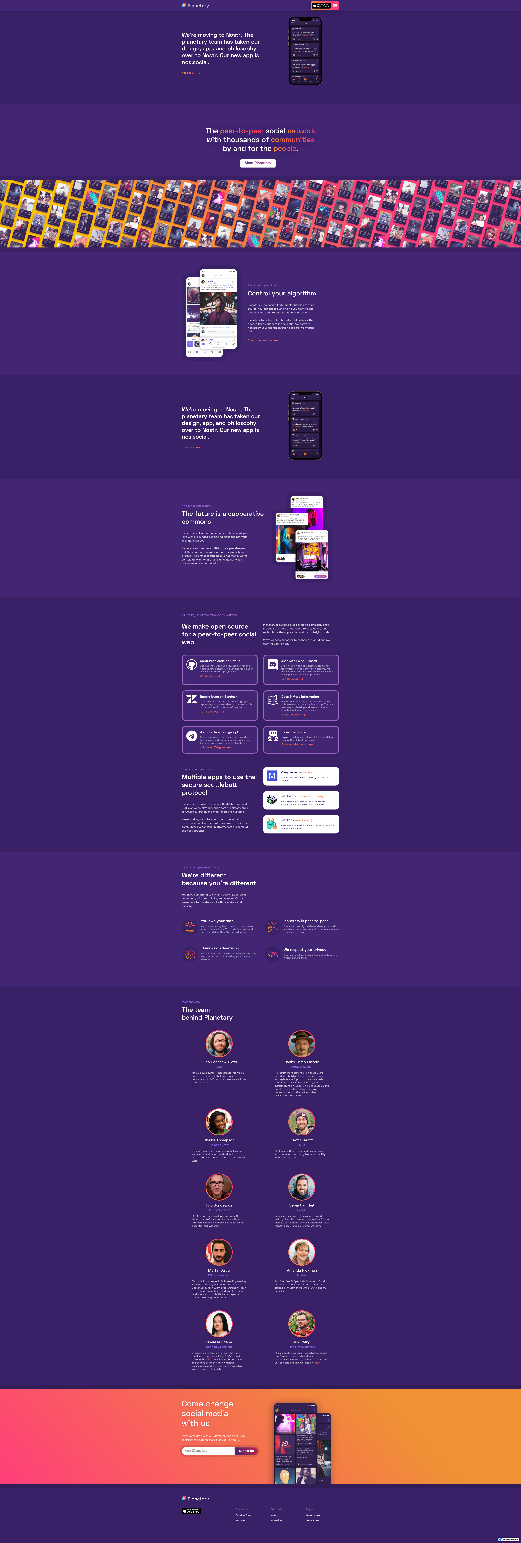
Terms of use (312, 1520)
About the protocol (260, 340)
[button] (335, 5)
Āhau (209, 1360)
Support (275, 1515)
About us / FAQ (243, 1515)
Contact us (276, 1520)
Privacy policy (313, 1515)
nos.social (188, 73)
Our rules (240, 1520)
